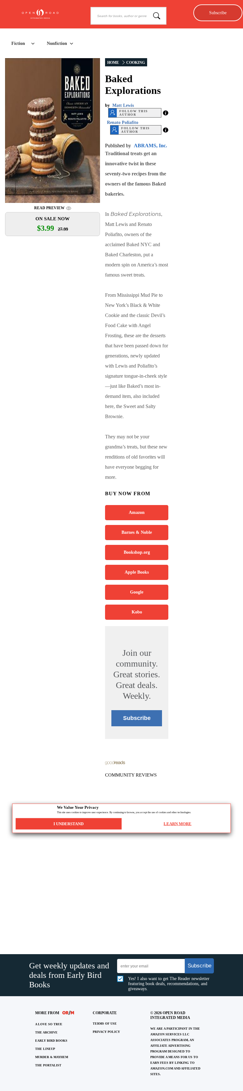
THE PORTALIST (48, 1065)
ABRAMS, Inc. (150, 145)
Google (136, 592)
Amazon (137, 512)
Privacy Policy (106, 1031)
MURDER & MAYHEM (51, 1057)
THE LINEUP (45, 1049)
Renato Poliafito (122, 122)
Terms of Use (105, 1023)
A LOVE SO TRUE (48, 1024)
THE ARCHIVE (46, 1032)
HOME (113, 62)
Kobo (137, 612)
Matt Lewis (123, 105)
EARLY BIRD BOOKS (51, 1040)
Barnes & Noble (137, 532)
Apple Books (137, 572)
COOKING (135, 62)
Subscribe (218, 12)
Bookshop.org (137, 552)
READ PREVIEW (49, 208)
